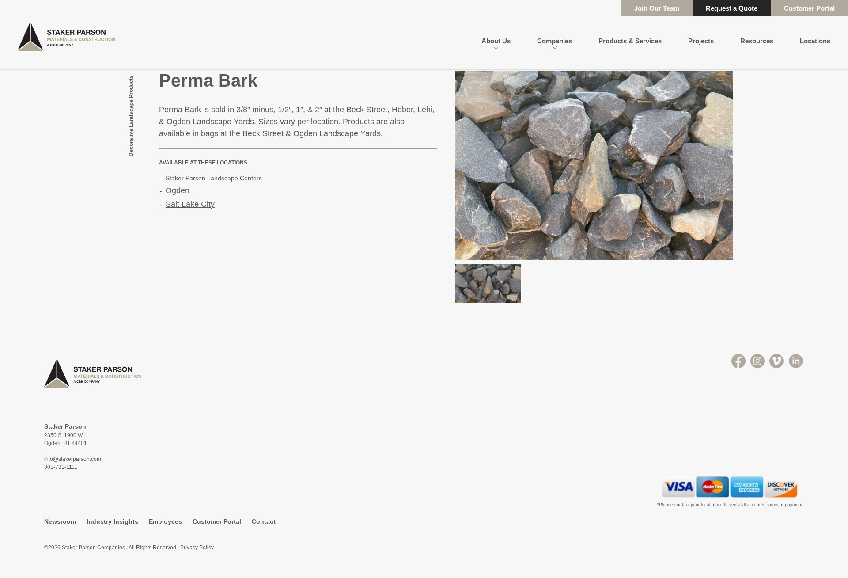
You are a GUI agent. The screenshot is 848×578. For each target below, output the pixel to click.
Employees (165, 521)
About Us (496, 41)
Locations (815, 41)
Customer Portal (809, 8)
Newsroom (60, 521)
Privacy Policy (197, 547)
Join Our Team (656, 8)
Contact (264, 521)
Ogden (177, 190)
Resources (756, 41)
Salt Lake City (190, 204)
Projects (701, 41)
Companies (554, 41)
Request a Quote (731, 8)
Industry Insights (112, 521)
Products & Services (630, 41)
